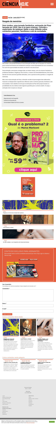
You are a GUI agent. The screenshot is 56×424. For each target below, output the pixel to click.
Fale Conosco (5, 404)
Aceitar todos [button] (52, 421)
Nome (4, 303)
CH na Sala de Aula (6, 398)
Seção (5, 17)
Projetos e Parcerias (6, 402)
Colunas (4, 409)
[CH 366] (19, 17)
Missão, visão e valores (33, 398)
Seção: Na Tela (9, 361)
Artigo (4, 211)
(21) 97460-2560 (28, 392)
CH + (3, 400)
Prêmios (30, 402)
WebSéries (4, 414)
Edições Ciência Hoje (6, 397)
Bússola (4, 412)
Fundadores (31, 404)
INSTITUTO (31, 395)
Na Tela (10, 17)
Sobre (30, 397)
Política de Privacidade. (30, 422)
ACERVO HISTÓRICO (6, 408)
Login (3, 395)
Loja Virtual (4, 401)
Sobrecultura (5, 411)
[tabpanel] (11, 335)
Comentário (6, 288)
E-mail (4, 308)
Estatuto (30, 401)
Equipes (30, 405)
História (30, 400)
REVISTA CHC (5, 407)
